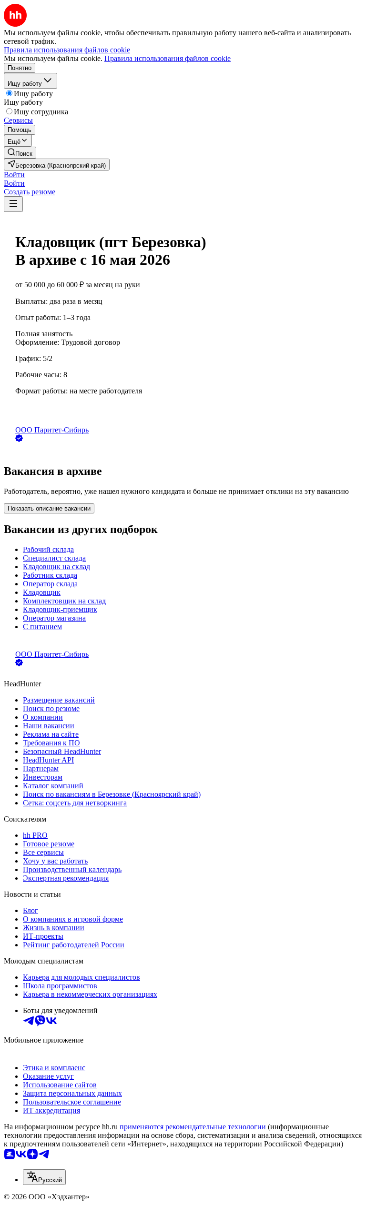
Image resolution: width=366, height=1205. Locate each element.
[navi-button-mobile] (13, 204)
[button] (14, 175)
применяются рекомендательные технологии (193, 1127)
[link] (20, 153)
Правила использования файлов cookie (167, 58)
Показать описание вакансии (49, 508)
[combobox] (44, 1177)
